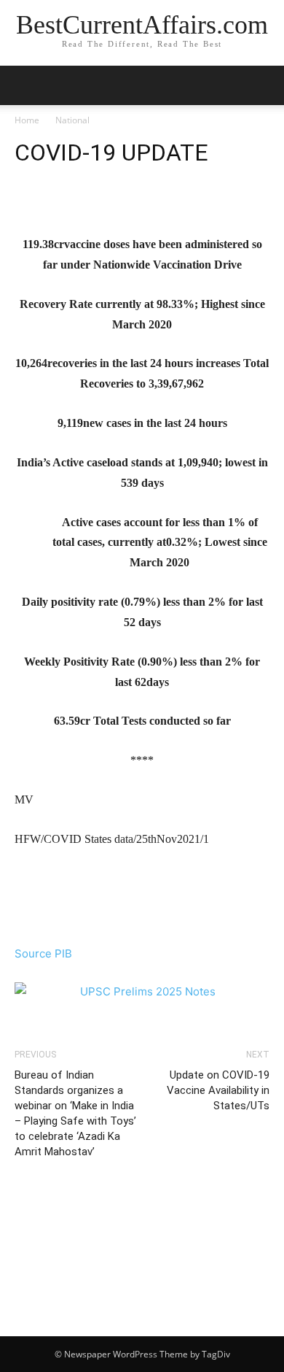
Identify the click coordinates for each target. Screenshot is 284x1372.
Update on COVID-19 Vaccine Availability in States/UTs (218, 1090)
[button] (263, 85)
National (72, 120)
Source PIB (43, 953)
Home (27, 120)
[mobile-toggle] (24, 85)
